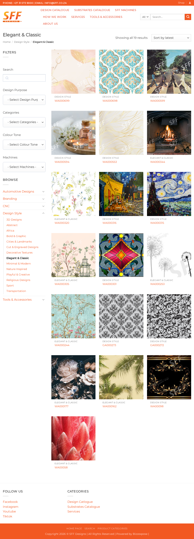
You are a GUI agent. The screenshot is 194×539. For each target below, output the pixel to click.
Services (78, 17)
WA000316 (109, 223)
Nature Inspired (16, 269)
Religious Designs (18, 280)
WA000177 (61, 406)
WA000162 (109, 406)
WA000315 (157, 223)
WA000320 (62, 223)
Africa (10, 230)
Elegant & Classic (17, 258)
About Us (50, 23)
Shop (181, 2)
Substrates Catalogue (92, 10)
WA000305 (62, 284)
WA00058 (61, 467)
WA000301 (109, 284)
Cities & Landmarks (19, 241)
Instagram (10, 507)
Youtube (9, 511)
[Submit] (188, 17)
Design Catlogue (80, 502)
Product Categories (113, 528)
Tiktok (7, 516)
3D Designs (14, 219)
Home (7, 42)
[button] (190, 2)
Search (89, 528)
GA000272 (157, 345)
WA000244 (62, 345)
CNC (6, 206)
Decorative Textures (19, 252)
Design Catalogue (55, 10)
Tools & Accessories (106, 17)
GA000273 (109, 345)
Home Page (74, 528)
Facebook (10, 502)
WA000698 (109, 100)
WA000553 (109, 162)
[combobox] (24, 100)
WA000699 (62, 100)
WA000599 (157, 100)
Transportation (16, 291)
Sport (10, 285)
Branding (10, 198)
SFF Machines (125, 10)
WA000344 (157, 162)
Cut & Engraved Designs (22, 247)
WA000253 (157, 284)
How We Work (54, 17)
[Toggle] (43, 191)
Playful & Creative (18, 274)
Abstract (12, 225)
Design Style (22, 42)
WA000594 (62, 162)
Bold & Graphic (16, 236)
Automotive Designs (18, 191)
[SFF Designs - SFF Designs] (19, 17)
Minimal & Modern (18, 263)
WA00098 (156, 406)
